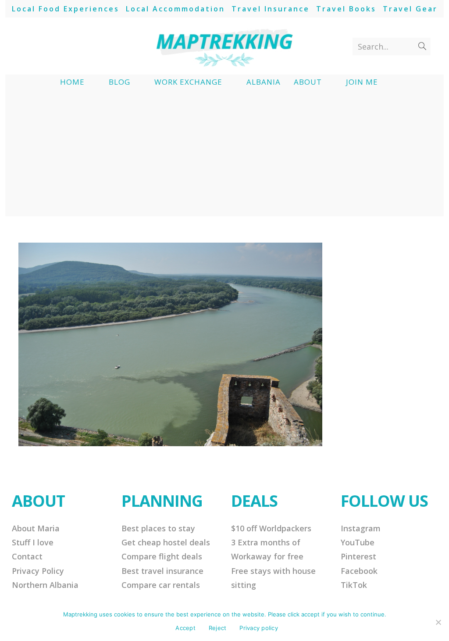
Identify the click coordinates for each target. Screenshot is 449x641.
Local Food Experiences (65, 9)
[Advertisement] (224, 154)
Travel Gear (410, 9)
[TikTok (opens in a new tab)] (83, 46)
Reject (218, 627)
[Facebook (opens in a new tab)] (25, 46)
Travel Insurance (271, 9)
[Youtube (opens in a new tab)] (69, 46)
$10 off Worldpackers (271, 528)
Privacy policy (258, 627)
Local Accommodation (175, 9)
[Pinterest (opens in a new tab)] (40, 46)
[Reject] (438, 622)
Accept (185, 627)
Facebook (359, 571)
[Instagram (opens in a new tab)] (54, 46)
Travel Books (346, 9)
